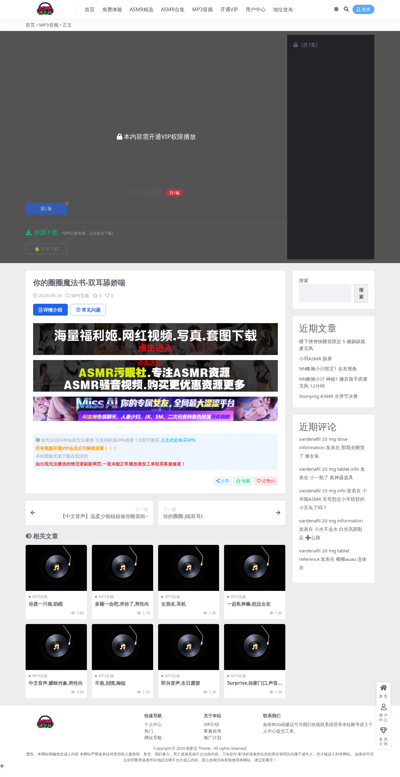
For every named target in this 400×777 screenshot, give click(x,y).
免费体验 (112, 9)
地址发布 (283, 9)
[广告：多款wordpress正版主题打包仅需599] (155, 341)
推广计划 (212, 737)
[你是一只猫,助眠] (56, 568)
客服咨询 (212, 731)
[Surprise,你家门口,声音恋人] (254, 647)
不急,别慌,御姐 (110, 683)
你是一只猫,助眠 (46, 604)
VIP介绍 (211, 724)
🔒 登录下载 (46, 248)
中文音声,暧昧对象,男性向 (56, 683)
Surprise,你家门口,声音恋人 (252, 686)
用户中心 (256, 9)
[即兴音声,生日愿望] (188, 647)
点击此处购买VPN (178, 440)
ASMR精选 (141, 9)
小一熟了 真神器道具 (331, 477)
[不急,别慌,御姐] (122, 647)
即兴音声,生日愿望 (180, 683)
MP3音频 (202, 9)
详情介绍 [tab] (52, 310)
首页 (90, 9)
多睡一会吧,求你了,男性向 (122, 604)
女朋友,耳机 (173, 604)
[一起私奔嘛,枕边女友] (254, 568)
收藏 (246, 481)
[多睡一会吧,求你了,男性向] (122, 568)
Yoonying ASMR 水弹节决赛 (328, 396)
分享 (225, 481)
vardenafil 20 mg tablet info (329, 469)
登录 (366, 9)
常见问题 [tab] (91, 310)
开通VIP (229, 9)
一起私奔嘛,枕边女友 (249, 604)
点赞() (268, 481)
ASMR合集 (173, 9)
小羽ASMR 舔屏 (315, 358)
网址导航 (153, 737)
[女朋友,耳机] (188, 568)
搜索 (303, 280)
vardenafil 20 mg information (331, 520)
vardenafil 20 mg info (322, 490)
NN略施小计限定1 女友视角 (328, 368)
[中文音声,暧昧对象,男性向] (56, 647)
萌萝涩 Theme (198, 748)
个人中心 (153, 724)
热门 (148, 731)
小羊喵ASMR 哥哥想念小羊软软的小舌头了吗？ (333, 498)
